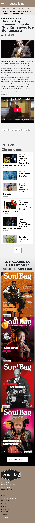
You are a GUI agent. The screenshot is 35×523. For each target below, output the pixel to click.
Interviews (5, 509)
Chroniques (22, 8)
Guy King (5, 130)
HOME (13, 8)
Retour (6, 8)
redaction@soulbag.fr (8, 485)
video (26, 130)
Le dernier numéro (7, 490)
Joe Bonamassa (16, 130)
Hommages (4, 512)
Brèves (3, 504)
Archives (4, 493)
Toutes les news (8, 498)
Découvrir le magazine (17, 460)
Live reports (5, 501)
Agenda (4, 517)
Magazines (5, 487)
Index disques (5, 495)
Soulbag (17, 3)
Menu (3, 3)
